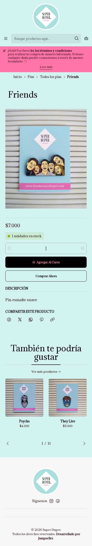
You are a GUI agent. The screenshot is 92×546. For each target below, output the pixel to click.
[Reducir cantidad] (9, 248)
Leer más (46, 67)
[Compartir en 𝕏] (20, 320)
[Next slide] (83, 443)
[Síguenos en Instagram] (51, 501)
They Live (67, 421)
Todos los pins (50, 76)
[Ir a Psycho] (24, 398)
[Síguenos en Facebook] (58, 501)
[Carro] (86, 38)
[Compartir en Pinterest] (41, 320)
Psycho (24, 421)
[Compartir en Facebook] (9, 320)
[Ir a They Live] (68, 398)
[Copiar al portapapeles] (52, 320)
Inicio (17, 76)
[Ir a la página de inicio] (46, 16)
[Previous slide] (8, 443)
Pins (31, 76)
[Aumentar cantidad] (82, 248)
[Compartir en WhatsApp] (30, 320)
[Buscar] (77, 38)
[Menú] (6, 38)
